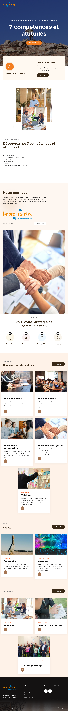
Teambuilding (10, 561)
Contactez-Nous (40, 223)
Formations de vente (13, 398)
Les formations (28, 692)
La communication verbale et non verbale (14, 157)
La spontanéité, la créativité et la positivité (15, 165)
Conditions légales (60, 708)
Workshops (26, 495)
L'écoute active (7, 159)
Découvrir (58, 364)
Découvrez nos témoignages (51, 625)
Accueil (26, 690)
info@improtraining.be (9, 697)
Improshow (43, 561)
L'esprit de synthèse (8, 161)
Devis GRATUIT (34, 42)
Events (26, 695)
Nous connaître (28, 697)
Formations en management (50, 445)
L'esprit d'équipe (7, 167)
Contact (43, 75)
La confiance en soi (8, 155)
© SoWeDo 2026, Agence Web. (11, 708)
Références (9, 625)
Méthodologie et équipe (31, 666)
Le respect (6, 163)
